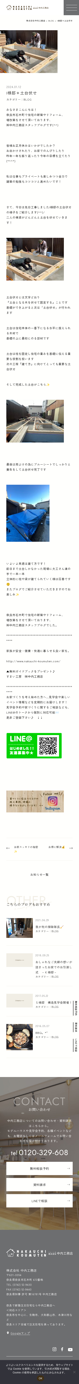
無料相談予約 (76, 1008)
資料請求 (76, 1027)
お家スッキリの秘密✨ (26, 849)
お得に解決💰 (56, 847)
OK (40, 1378)
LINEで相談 (76, 1045)
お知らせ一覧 (39, 874)
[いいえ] (74, 1372)
